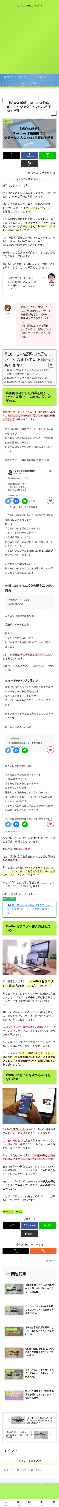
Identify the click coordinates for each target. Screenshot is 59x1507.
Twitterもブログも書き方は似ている (27, 378)
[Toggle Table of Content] (49, 365)
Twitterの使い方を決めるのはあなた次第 (29, 382)
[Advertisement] (29, 43)
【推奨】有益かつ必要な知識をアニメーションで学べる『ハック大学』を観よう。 (29, 909)
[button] (29, 163)
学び (20, 1212)
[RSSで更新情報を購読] (43, 1251)
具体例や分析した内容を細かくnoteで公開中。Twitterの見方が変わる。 (29, 372)
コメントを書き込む (29, 1461)
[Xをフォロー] (16, 1251)
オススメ (10, 1212)
